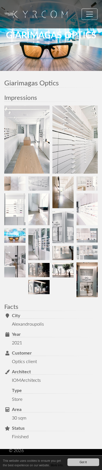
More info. (57, 465)
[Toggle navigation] (89, 14)
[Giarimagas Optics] (27, 139)
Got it (83, 462)
